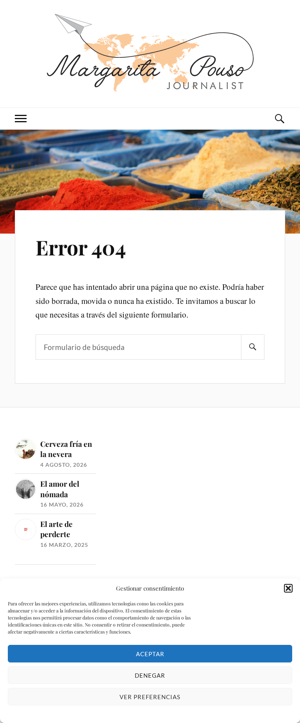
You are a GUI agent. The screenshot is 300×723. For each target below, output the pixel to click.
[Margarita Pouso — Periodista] (150, 53)
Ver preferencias (150, 696)
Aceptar (150, 653)
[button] (288, 588)
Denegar (150, 675)
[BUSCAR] (252, 347)
